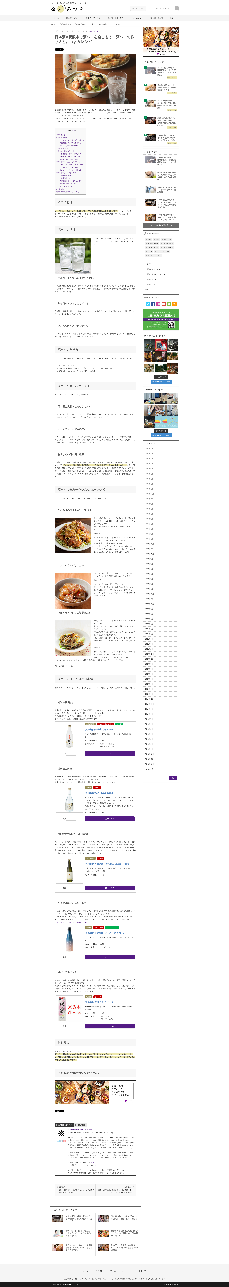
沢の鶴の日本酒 (156, 18)
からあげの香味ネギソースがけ (71, 164)
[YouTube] (64, 1141)
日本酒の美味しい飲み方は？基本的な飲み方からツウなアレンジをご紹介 (167, 138)
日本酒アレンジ (153, 247)
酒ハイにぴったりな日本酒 (66, 173)
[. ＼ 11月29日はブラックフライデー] (172, 345)
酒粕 (149, 239)
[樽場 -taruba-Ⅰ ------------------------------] (161, 368)
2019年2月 (149, 744)
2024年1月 (149, 539)
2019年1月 (149, 749)
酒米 (157, 239)
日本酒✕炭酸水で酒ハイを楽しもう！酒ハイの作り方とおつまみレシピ (166, 217)
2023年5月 (149, 574)
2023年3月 (149, 579)
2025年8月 (149, 459)
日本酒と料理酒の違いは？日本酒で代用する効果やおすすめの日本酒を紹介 (167, 105)
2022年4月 (149, 624)
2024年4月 (149, 529)
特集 (172, 18)
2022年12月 (149, 594)
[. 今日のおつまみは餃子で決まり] (161, 410)
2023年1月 (149, 589)
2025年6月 (149, 469)
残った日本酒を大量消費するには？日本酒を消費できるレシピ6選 (76, 1189)
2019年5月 (149, 729)
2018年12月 (149, 754)
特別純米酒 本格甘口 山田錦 (70, 181)
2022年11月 (149, 599)
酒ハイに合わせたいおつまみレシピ (69, 162)
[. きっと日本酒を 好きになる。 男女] (172, 422)
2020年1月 (149, 694)
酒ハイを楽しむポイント (65, 151)
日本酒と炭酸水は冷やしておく (71, 154)
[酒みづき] (67, 9)
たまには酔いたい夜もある (69, 184)
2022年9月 (149, 609)
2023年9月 (149, 559)
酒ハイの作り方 (62, 148)
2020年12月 (149, 654)
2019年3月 (149, 739)
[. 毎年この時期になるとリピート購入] (149, 398)
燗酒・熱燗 (167, 239)
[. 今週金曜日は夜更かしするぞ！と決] (161, 398)
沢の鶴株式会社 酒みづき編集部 (80, 1129)
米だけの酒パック (66, 186)
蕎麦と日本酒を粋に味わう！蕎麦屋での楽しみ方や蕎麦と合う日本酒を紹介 (166, 176)
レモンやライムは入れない (69, 156)
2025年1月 (149, 489)
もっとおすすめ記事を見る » (161, 225)
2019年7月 (149, 719)
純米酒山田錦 (64, 178)
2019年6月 (149, 724)
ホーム (56, 18)
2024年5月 (149, 524)
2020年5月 (149, 679)
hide (73, 130)
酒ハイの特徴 (61, 137)
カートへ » (109, 753)
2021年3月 (149, 644)
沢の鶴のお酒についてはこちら (67, 192)
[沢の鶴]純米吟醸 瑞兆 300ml (99, 729)
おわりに (60, 189)
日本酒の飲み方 (168, 247)
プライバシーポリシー (119, 1271)
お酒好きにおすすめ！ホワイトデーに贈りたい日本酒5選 (166, 189)
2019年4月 (149, 734)
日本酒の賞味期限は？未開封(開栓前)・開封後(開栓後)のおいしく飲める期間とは (167, 72)
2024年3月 (149, 534)
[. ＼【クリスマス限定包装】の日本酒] (161, 345)
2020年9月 (149, 664)
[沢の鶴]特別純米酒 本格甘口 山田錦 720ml (107, 864)
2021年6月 (149, 634)
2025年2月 (149, 484)
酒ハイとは (60, 135)
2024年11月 (149, 499)
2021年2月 (149, 649)
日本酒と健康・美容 (115, 18)
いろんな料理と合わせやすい (70, 146)
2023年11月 (149, 549)
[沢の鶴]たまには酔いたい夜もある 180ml (105, 933)
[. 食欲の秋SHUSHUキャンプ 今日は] (149, 422)
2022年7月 (149, 619)
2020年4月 (149, 684)
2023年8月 (149, 564)
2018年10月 (149, 764)
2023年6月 (149, 569)
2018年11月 (149, 759)
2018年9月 (149, 769)
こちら (92, 1163)
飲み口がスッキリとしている (70, 143)
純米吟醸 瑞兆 (65, 175)
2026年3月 (149, 449)
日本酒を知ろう (72, 18)
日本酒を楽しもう (93, 18)
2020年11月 (149, 659)
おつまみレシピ (137, 18)
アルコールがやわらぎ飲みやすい (71, 140)
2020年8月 (149, 669)
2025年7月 (149, 464)
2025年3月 (149, 479)
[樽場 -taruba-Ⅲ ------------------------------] (172, 356)
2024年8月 (149, 509)
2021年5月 (149, 639)
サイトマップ (140, 1271)
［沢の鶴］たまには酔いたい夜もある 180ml (71, 922)
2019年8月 (149, 714)
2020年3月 (149, 689)
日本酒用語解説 (168, 243)
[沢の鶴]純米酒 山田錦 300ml (99, 793)
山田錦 (150, 251)
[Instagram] (61, 1141)
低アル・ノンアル (163, 251)
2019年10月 (149, 704)
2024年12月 (149, 494)
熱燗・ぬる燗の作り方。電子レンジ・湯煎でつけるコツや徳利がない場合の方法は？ (167, 122)
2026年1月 (149, 454)
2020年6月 (149, 674)
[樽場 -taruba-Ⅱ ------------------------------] (149, 368)
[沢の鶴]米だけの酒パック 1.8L (100, 1002)
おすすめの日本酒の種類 (68, 159)
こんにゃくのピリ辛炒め (68, 167)
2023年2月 (149, 584)
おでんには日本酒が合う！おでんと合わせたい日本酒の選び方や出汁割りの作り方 (166, 203)
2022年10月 (149, 604)
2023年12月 (149, 544)
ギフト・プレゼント (154, 255)
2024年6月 (149, 519)
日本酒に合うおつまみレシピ (156, 274)
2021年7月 (149, 629)
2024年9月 (149, 504)
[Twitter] (58, 1141)
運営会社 (99, 1271)
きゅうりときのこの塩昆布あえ (71, 170)
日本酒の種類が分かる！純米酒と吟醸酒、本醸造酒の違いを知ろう (167, 88)
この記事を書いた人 (65, 1125)
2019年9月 (149, 709)
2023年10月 (149, 554)
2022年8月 (149, 614)
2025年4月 (149, 474)
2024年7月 (149, 514)
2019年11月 (149, 699)
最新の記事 (81, 1125)
